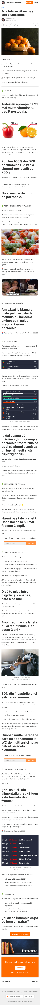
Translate (5, 8)
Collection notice (33, 992)
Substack (11, 1001)
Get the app (29, 996)
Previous (7, 981)
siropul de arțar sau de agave (11, 827)
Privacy (19, 992)
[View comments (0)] (10, 25)
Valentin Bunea (10, 19)
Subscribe (29, 2)
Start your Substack (15, 996)
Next (33, 981)
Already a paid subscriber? (20, 972)
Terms (25, 992)
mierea (35, 824)
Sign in (36, 2)
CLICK (4, 274)
